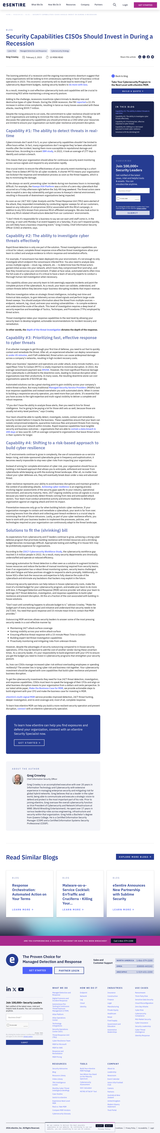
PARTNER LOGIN (69, 970)
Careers (111, 1088)
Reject (109, 1126)
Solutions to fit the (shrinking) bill (127, 132)
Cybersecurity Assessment (85, 1083)
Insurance (112, 992)
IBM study (47, 151)
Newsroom (112, 1075)
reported (81, 102)
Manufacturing (113, 1006)
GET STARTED (28, 742)
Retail (110, 1017)
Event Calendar (113, 1079)
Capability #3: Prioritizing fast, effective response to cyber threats (130, 122)
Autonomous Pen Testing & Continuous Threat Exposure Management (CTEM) (60, 1007)
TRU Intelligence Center (59, 1083)
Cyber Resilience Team (61, 1041)
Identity (83, 1006)
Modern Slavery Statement (114, 1105)
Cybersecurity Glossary (61, 1113)
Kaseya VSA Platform (43, 186)
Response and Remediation (58, 1052)
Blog (28, 14)
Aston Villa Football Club (115, 1083)
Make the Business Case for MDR (46, 688)
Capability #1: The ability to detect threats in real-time (133, 112)
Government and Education (114, 1025)
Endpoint (83, 992)
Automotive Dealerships (112, 1031)
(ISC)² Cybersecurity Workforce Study (42, 551)
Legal (110, 1003)
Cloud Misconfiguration (144, 1003)
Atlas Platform (58, 1014)
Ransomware (140, 992)
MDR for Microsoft (59, 1044)
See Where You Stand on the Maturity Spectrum (88, 1076)
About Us (111, 1068)
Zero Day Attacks (141, 1006)
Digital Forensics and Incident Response (60, 999)
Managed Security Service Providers (67, 387)
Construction (113, 996)
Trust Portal (112, 1110)
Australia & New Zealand (114, 1096)
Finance (111, 999)
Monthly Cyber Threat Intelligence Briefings (60, 1089)
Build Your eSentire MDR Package (87, 1069)
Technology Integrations (57, 1024)
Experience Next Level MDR (61, 1102)
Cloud (82, 1003)
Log (81, 999)
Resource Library (59, 1075)
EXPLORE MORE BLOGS (134, 856)
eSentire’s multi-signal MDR (20, 696)
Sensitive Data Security (144, 999)
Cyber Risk (12, 51)
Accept (100, 1126)
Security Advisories (60, 1068)
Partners (111, 1091)
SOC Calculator (86, 1088)
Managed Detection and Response (33, 51)
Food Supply (112, 1020)
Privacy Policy (104, 1129)
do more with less (78, 84)
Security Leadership (143, 1026)
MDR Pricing (57, 1057)
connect (21, 708)
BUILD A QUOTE (132, 91)
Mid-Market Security (143, 1019)
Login (125, 4)
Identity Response (142, 1035)
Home (8, 14)
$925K (45, 369)
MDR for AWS (57, 1047)
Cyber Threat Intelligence (140, 1031)
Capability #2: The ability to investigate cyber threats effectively (132, 117)
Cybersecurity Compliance (140, 1014)
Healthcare (112, 1013)
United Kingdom (114, 1101)
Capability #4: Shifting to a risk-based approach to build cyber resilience (129, 128)
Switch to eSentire (59, 1097)
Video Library (57, 1079)
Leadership (112, 1072)
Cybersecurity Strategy (60, 51)
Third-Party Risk (141, 996)
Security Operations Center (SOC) (60, 1030)
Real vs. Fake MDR (59, 1106)
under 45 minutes (17, 355)
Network (83, 996)
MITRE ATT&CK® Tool (88, 1091)
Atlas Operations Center (59, 1019)
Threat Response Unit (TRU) (60, 1036)
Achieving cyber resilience (55, 486)
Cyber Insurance (141, 1023)
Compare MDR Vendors (61, 1110)
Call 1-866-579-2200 (123, 940)
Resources (18, 14)
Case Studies (57, 1094)
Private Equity (113, 1010)
